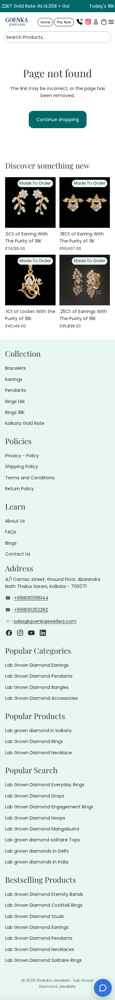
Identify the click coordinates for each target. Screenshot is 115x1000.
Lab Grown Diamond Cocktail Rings (43, 905)
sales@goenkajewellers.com (45, 621)
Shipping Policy (21, 466)
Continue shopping (57, 119)
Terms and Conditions (30, 478)
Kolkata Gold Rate (24, 423)
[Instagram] (88, 22)
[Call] (79, 22)
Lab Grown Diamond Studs (34, 916)
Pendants (15, 390)
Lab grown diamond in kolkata (38, 730)
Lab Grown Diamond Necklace (38, 752)
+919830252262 (31, 610)
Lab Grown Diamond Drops (34, 796)
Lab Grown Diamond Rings (34, 741)
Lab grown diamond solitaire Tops (42, 840)
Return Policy (19, 488)
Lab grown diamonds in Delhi (37, 851)
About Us (15, 521)
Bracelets (15, 368)
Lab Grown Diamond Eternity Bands (44, 894)
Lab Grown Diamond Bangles (37, 687)
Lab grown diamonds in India (36, 862)
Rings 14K (15, 401)
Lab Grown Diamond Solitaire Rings (43, 960)
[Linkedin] (43, 632)
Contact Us (17, 554)
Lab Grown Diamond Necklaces (39, 949)
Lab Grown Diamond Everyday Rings (44, 784)
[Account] (94, 22)
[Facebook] (9, 632)
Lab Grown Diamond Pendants (39, 676)
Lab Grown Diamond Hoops (35, 817)
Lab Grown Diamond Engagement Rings (49, 807)
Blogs (11, 543)
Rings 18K (15, 412)
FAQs (10, 532)
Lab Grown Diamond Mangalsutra (42, 829)
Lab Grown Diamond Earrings (37, 665)
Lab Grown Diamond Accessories (41, 698)
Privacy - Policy (22, 455)
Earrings (13, 379)
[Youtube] (31, 632)
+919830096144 (31, 598)
